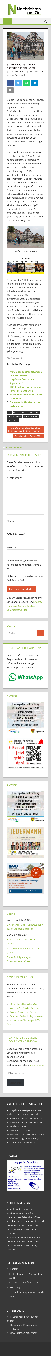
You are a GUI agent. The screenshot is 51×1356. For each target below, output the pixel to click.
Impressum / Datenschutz (26, 1282)
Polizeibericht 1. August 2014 (28, 436)
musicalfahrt (28, 413)
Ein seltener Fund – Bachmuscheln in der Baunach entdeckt (25, 926)
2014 (9, 413)
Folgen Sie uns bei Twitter (23, 1012)
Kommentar (14, 477)
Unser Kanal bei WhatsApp (24, 1004)
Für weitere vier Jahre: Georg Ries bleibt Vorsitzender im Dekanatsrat (24, 429)
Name (11, 521)
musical (16, 413)
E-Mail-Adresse (16, 534)
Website (11, 547)
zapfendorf (13, 420)
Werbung (15, 1287)
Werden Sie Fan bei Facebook (25, 1008)
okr (37, 413)
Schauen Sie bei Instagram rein (26, 1016)
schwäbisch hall (31, 416)
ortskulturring (15, 416)
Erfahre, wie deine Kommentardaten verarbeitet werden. (24, 605)
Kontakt (14, 1268)
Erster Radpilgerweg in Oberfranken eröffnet (19, 959)
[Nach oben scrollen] (46, 1351)
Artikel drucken (14, 447)
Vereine (10, 75)
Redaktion (33, 71)
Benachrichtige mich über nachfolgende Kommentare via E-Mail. (24, 564)
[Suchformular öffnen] (46, 21)
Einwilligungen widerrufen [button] (23, 1332)
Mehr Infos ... (37, 1064)
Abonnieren (15, 1082)
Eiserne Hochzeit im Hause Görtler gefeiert (25, 950)
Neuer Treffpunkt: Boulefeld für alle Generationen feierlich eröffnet (23, 1213)
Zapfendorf (20, 75)
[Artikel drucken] (4, 447)
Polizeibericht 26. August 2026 (26, 1122)
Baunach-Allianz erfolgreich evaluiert (21, 941)
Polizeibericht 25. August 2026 (26, 1118)
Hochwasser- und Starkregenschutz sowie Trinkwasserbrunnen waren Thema (25, 1130)
